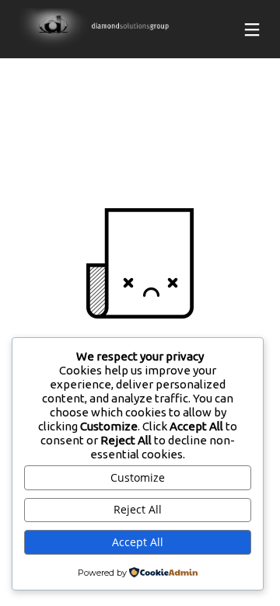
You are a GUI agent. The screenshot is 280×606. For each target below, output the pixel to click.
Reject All (138, 509)
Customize (137, 477)
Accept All (137, 542)
